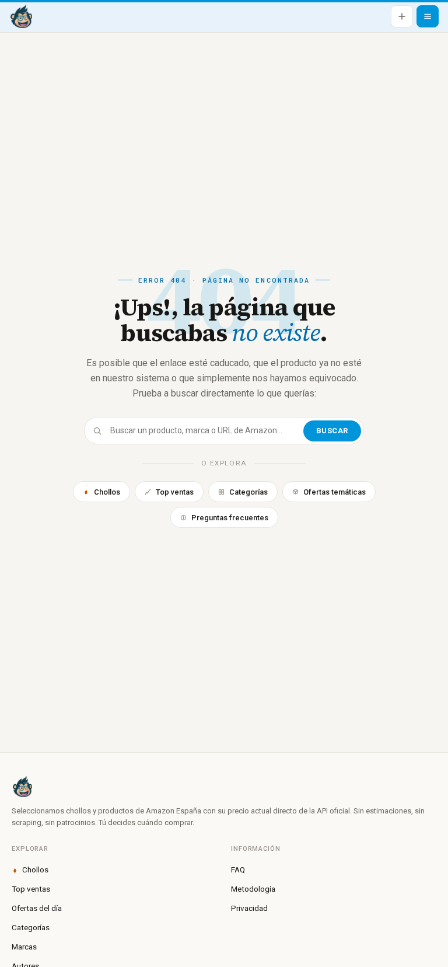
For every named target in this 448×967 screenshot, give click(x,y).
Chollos (107, 492)
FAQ (238, 869)
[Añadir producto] (402, 16)
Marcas (24, 946)
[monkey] (224, 786)
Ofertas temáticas (334, 492)
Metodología (253, 888)
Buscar (332, 430)
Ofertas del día (37, 908)
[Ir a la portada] (21, 16)
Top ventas (175, 492)
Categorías (248, 492)
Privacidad (249, 908)
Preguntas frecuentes (229, 517)
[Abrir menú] (427, 16)
